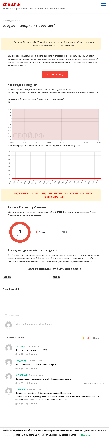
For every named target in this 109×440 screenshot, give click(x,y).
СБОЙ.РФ (11, 4)
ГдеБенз (7, 276)
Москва (53, 232)
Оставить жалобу (54, 74)
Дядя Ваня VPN (11, 289)
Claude (56, 276)
